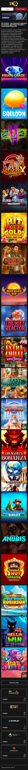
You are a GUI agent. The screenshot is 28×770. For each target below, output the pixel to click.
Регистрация (21, 9)
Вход (7, 9)
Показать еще (14, 682)
